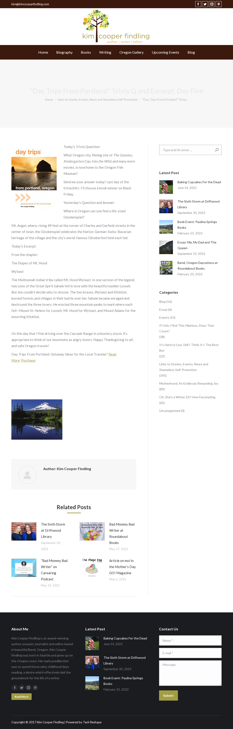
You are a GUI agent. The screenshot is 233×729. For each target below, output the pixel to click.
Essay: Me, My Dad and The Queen (196, 245)
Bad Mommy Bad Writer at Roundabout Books (121, 533)
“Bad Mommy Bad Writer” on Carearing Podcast (54, 570)
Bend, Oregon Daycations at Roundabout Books (197, 265)
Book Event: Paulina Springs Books (197, 224)
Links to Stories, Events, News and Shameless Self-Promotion (183, 367)
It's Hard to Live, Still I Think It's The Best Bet (189, 347)
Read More (21, 696)
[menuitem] (43, 52)
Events (164, 317)
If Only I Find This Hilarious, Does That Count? (186, 328)
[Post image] (23, 531)
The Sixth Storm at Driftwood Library (53, 530)
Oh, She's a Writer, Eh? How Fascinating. (187, 397)
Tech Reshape (92, 722)
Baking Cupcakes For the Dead (199, 182)
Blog (162, 301)
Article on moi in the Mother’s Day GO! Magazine (122, 567)
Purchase (28, 360)
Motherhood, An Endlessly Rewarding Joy (188, 383)
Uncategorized (169, 411)
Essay (163, 309)
